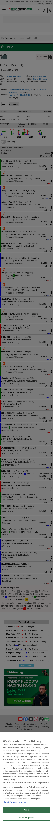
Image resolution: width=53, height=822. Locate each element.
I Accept (26, 809)
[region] (26, 777)
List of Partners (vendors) (14, 802)
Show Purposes (26, 817)
